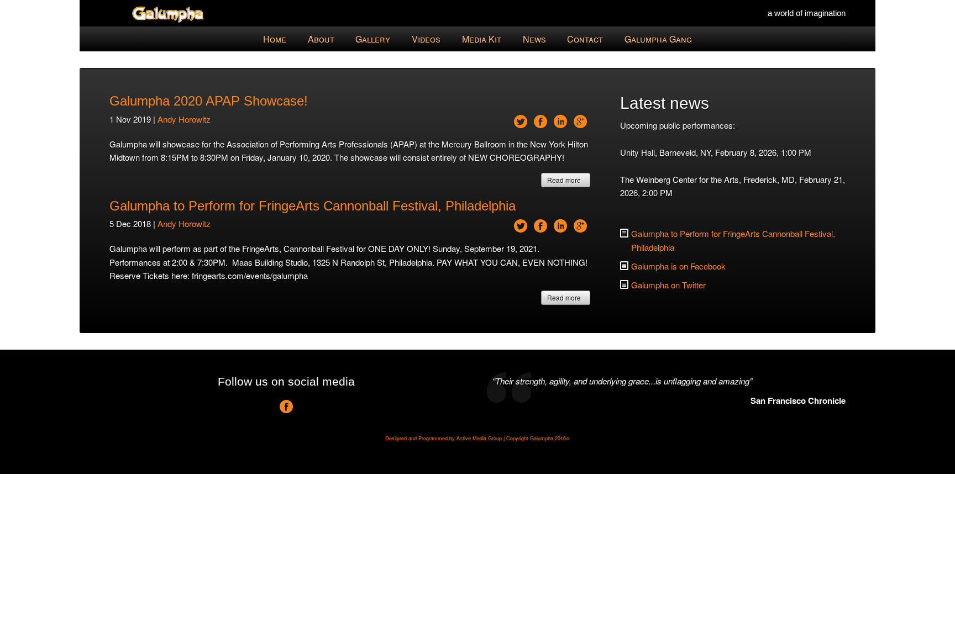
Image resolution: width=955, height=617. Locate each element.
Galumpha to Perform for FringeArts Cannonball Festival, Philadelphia (312, 205)
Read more (564, 179)
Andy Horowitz (184, 119)
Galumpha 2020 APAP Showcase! (208, 100)
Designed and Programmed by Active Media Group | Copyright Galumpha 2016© (477, 438)
